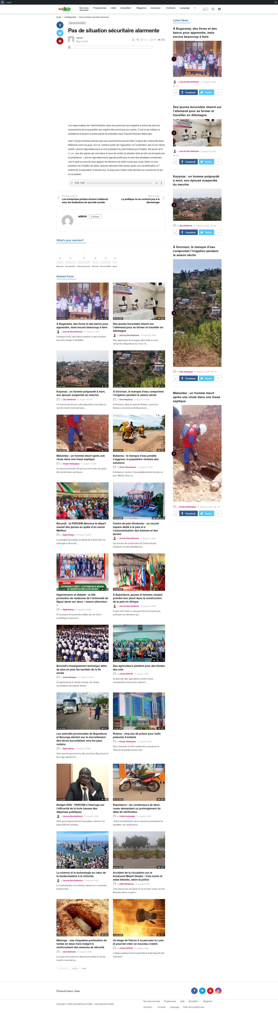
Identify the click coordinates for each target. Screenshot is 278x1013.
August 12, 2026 (149, 538)
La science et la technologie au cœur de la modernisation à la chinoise (81, 874)
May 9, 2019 (82, 41)
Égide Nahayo (68, 534)
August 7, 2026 (143, 673)
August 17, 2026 (146, 467)
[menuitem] (2, 2)
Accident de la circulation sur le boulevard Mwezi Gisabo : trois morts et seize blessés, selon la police (137, 876)
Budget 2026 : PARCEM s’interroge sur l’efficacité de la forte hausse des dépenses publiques (80, 808)
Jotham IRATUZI (126, 673)
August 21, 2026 (92, 331)
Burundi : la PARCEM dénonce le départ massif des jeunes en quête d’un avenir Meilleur (81, 526)
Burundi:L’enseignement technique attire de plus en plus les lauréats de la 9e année (81, 669)
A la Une (61, 318)
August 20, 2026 (149, 335)
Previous (63, 968)
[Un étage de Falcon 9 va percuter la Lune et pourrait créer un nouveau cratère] (139, 917)
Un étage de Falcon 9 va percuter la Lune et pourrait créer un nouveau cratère (138, 942)
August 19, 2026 (86, 399)
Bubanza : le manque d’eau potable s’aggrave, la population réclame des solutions (136, 459)
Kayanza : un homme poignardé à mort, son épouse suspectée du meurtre (80, 393)
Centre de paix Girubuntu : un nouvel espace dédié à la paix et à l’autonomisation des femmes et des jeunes (136, 528)
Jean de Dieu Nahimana (73, 331)
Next (74, 968)
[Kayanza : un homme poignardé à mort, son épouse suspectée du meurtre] (82, 369)
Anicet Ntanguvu (70, 677)
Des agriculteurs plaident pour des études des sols (139, 667)
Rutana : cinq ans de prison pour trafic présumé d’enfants (137, 735)
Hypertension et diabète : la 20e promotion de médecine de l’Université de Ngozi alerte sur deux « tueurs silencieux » (82, 600)
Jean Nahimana (69, 399)
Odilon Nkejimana (126, 884)
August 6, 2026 (146, 741)
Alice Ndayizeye (126, 399)
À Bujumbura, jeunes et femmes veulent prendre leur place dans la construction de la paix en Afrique (137, 598)
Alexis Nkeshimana (127, 467)
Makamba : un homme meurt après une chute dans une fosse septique (80, 457)
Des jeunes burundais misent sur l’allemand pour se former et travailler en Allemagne (138, 327)
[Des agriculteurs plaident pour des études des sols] (139, 643)
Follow (95, 216)
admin (79, 37)
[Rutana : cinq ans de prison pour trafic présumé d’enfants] (139, 711)
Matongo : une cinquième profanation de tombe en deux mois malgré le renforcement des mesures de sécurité (81, 943)
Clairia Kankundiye (127, 816)
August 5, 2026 (144, 884)
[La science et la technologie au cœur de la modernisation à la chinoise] (82, 850)
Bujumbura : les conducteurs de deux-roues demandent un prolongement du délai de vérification (137, 808)
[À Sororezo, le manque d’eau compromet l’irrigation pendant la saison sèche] (139, 369)
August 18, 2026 (143, 399)
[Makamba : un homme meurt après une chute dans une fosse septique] (82, 433)
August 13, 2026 (84, 534)
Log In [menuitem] (9, 2)
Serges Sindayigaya (71, 463)
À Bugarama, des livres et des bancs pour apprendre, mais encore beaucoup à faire (82, 325)
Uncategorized (77, 23)
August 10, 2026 (149, 606)
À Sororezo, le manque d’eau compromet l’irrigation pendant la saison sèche (138, 393)
